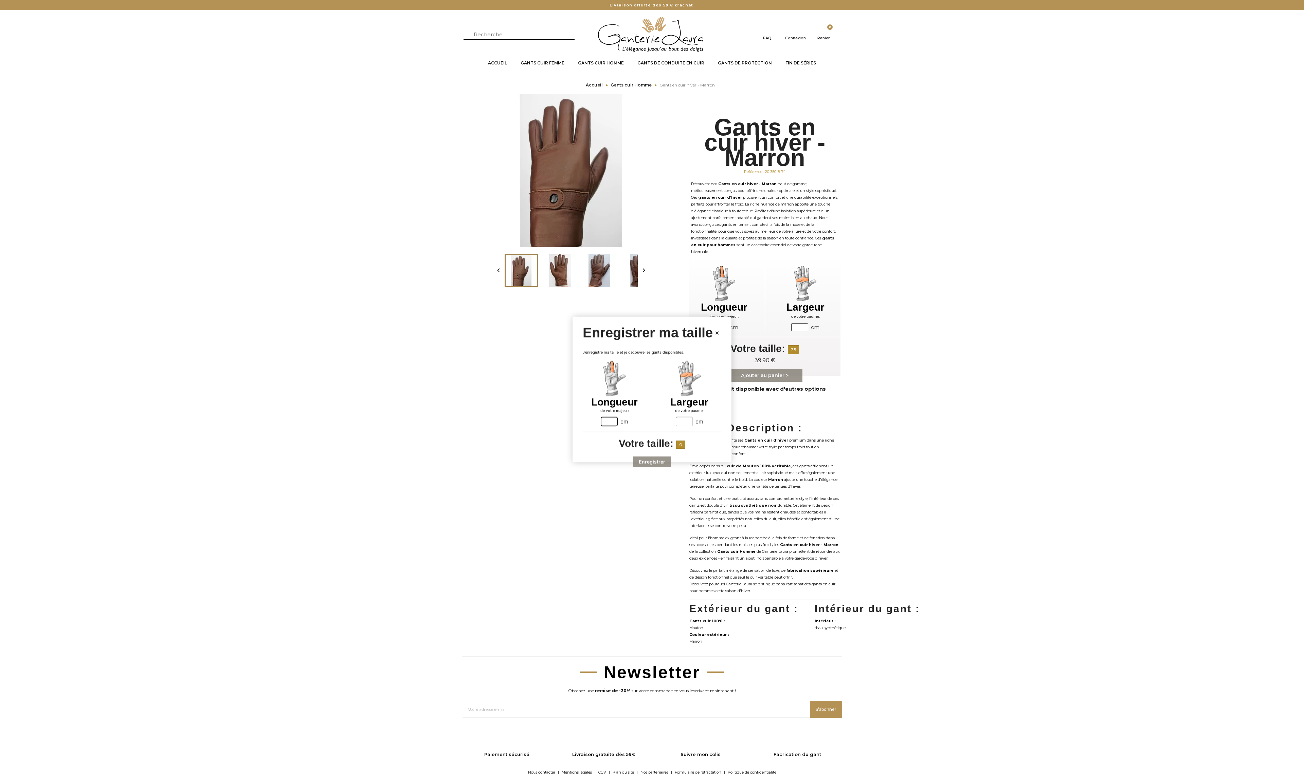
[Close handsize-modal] (717, 333)
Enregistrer (652, 462)
